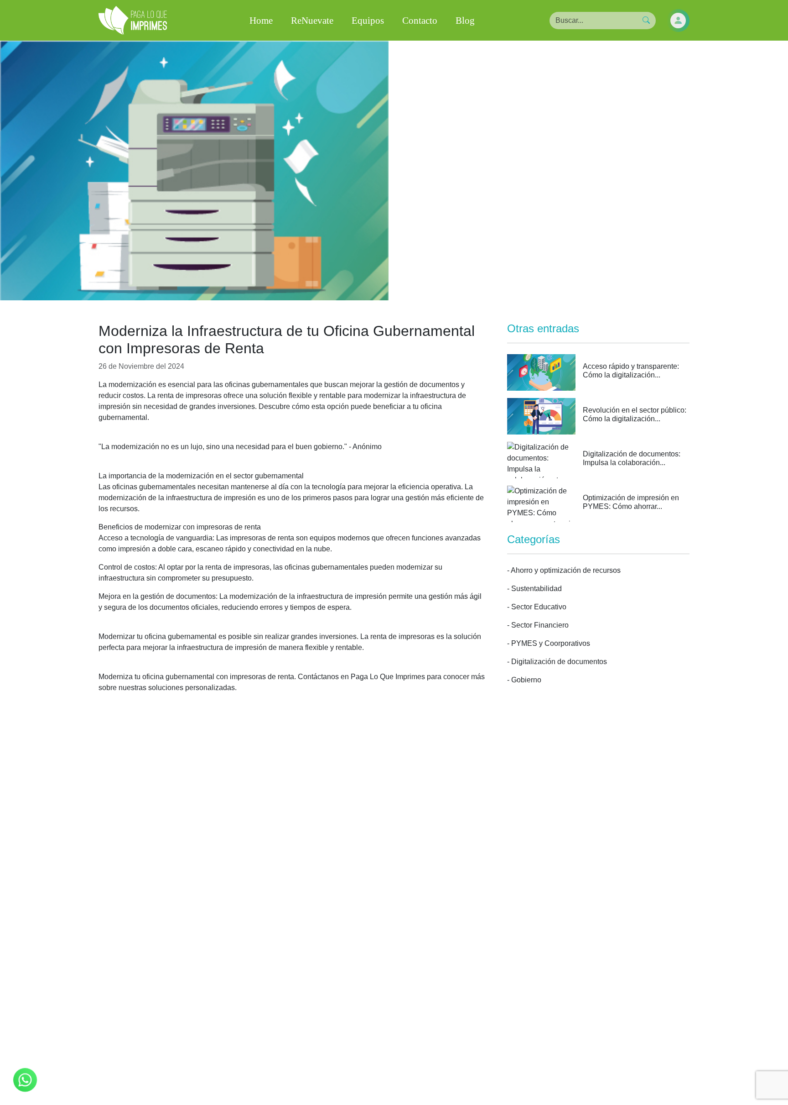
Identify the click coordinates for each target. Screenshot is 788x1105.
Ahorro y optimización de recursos (566, 570)
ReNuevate (312, 20)
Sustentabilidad (536, 588)
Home (261, 20)
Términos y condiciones (438, 1074)
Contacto (419, 20)
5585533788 (327, 1036)
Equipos (368, 20)
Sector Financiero (540, 625)
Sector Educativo (538, 607)
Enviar (394, 962)
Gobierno (526, 680)
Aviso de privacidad (344, 1074)
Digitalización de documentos (559, 661)
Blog (465, 20)
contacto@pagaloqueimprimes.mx (426, 1036)
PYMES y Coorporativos (550, 643)
